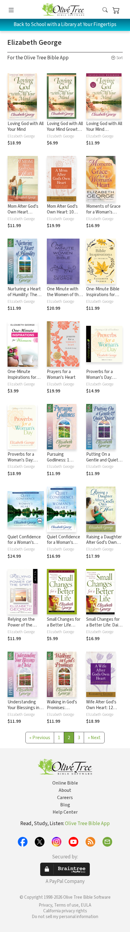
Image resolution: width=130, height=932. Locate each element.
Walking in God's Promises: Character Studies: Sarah (64, 710)
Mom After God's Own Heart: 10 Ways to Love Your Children (64, 215)
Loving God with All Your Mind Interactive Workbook (104, 132)
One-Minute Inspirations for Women (22, 377)
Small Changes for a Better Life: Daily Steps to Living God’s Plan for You (103, 628)
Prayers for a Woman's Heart (61, 375)
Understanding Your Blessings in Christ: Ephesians (24, 708)
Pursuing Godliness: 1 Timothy (58, 460)
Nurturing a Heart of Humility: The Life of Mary (24, 295)
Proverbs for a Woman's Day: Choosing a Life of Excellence (103, 380)
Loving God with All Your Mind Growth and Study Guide (65, 129)
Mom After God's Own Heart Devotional (23, 212)
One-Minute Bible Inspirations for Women (102, 295)
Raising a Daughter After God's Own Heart (104, 543)
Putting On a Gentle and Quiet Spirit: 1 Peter (102, 460)
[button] (105, 10)
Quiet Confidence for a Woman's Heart (24, 543)
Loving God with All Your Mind (26, 127)
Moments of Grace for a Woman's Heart (103, 212)
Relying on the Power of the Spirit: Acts (21, 625)
